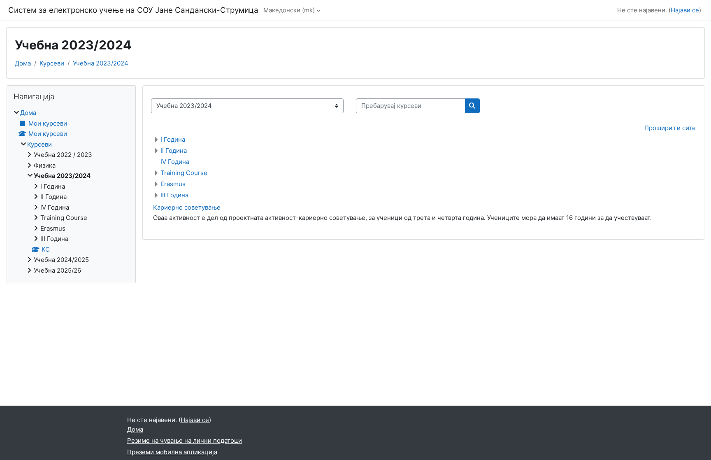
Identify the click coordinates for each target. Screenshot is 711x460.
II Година (173, 150)
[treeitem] (71, 191)
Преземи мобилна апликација (172, 452)
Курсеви (52, 63)
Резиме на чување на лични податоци (184, 440)
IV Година (174, 162)
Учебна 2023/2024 (100, 63)
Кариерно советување (187, 207)
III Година (174, 195)
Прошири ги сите (670, 128)
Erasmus (173, 184)
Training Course (183, 173)
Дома (23, 63)
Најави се (685, 10)
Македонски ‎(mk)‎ (289, 10)
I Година (172, 139)
